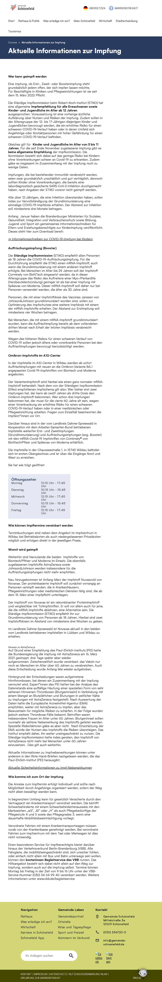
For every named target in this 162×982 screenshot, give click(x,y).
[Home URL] (22, 12)
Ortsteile (64, 922)
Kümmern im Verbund (74, 938)
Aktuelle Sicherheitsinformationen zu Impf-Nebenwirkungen (50, 767)
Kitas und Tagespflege (74, 927)
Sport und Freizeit (71, 932)
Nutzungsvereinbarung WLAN (88, 974)
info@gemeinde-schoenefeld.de (114, 942)
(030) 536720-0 (114, 932)
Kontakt (26, 974)
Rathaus (27, 916)
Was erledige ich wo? (56, 21)
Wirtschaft (28, 927)
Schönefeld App (32, 938)
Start (11, 21)
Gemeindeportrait (71, 916)
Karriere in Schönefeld (37, 932)
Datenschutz (58, 974)
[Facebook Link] (100, 961)
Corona (12, 42)
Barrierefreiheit (126, 8)
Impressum (40, 974)
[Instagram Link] (111, 961)
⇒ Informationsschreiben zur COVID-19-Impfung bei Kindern (50, 239)
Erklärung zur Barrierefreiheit (41, 977)
